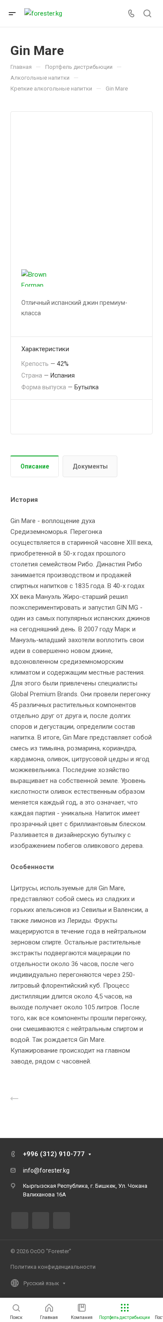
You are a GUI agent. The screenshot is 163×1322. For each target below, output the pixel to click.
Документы (90, 466)
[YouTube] (61, 1220)
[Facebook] (19, 1220)
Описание (34, 466)
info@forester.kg (46, 1170)
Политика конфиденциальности (53, 1267)
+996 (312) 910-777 (54, 1154)
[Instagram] (40, 1220)
